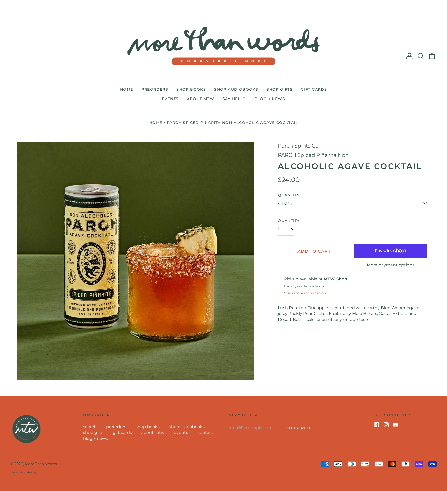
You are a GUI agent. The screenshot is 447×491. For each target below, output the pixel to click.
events (170, 98)
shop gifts (279, 89)
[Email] (395, 424)
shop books (191, 89)
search (90, 426)
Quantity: (289, 195)
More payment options (390, 265)
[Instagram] (386, 424)
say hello (234, 98)
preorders (154, 89)
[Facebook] (376, 424)
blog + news (270, 98)
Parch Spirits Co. (299, 146)
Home (155, 122)
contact (205, 432)
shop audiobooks (236, 89)
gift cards (314, 89)
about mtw (200, 98)
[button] (420, 56)
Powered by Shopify (23, 472)
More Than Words (41, 463)
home (126, 89)
